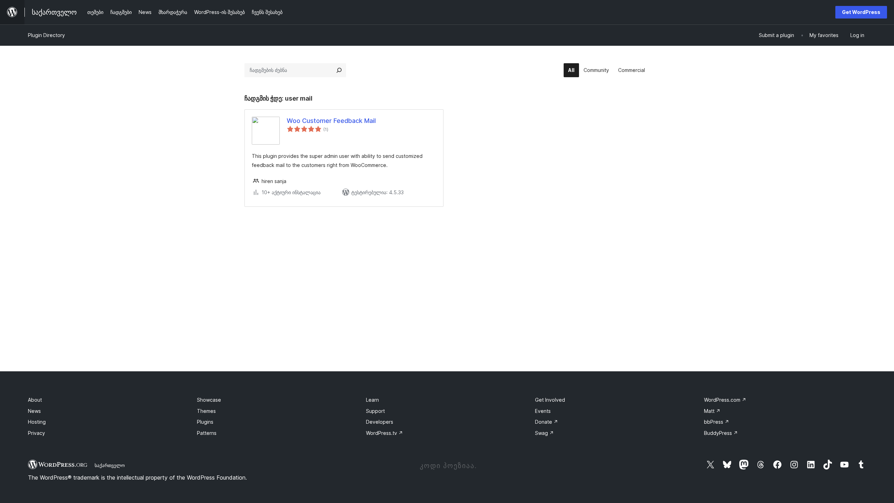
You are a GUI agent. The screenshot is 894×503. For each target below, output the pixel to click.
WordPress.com (725, 400)
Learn (372, 400)
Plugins (205, 422)
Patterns (207, 433)
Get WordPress (861, 12)
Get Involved (550, 400)
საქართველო (110, 465)
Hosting (37, 422)
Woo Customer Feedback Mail (331, 120)
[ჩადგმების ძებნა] (339, 70)
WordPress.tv (384, 433)
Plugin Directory (46, 35)
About (35, 400)
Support (375, 411)
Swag (544, 433)
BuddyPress (721, 433)
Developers (379, 422)
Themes (206, 411)
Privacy (36, 433)
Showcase (209, 400)
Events (543, 411)
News (34, 411)
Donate (546, 422)
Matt (712, 411)
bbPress (716, 422)
